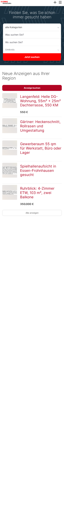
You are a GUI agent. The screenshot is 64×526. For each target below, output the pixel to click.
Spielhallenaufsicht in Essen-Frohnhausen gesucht (38, 170)
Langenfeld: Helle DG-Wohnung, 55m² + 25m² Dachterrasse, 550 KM (40, 100)
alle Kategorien (12, 27)
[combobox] (32, 34)
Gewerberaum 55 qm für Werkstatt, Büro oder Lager (40, 148)
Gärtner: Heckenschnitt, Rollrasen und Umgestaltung (40, 126)
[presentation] (54, 2)
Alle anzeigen (32, 213)
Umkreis (9, 49)
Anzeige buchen (32, 88)
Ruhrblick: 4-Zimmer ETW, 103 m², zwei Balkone (37, 192)
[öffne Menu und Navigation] (59, 2)
